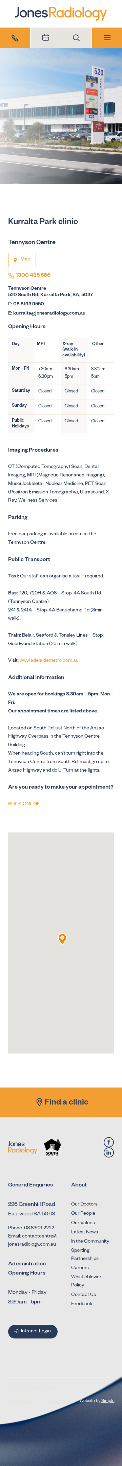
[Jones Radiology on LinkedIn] (109, 1152)
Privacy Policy (21, 1401)
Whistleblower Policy (86, 1281)
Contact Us (83, 1295)
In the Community (90, 1242)
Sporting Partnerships (85, 1255)
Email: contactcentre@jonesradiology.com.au (32, 1241)
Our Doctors (84, 1205)
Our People (83, 1214)
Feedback (82, 1304)
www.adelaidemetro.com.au (49, 661)
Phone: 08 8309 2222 (31, 1228)
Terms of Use (61, 1401)
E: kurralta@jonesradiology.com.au (46, 314)
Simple (108, 1401)
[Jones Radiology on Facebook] (109, 1142)
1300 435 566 (33, 276)
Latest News (84, 1232)
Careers (80, 1268)
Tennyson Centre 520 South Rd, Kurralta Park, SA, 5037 (50, 292)
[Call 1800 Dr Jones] (15, 38)
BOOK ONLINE (24, 804)
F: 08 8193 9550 (26, 304)
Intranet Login (36, 1331)
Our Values (83, 1223)
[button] (62, 939)
